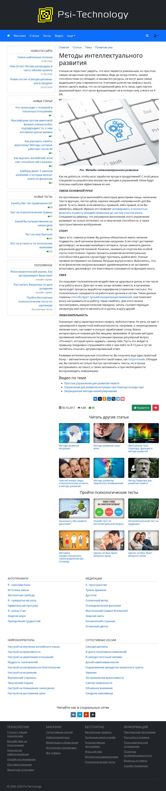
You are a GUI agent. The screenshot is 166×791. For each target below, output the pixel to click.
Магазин (20, 36)
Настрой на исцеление (22, 672)
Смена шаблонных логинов (35, 57)
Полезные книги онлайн (100, 737)
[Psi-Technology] (83, 15)
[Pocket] (122, 399)
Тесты (47, 36)
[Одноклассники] (104, 399)
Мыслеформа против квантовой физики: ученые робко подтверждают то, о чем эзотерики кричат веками (31, 128)
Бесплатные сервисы (98, 732)
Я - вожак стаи (17, 611)
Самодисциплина (97, 646)
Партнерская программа (139, 732)
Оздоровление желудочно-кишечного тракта (114, 667)
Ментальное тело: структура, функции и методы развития (140, 448)
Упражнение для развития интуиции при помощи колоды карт (104, 387)
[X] (100, 399)
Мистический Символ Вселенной (107, 611)
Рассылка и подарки (136, 737)
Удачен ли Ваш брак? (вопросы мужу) (105, 554)
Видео (59, 36)
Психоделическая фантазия (103, 605)
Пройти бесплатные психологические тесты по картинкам (35, 301)
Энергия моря (17, 616)
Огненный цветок (97, 626)
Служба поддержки (136, 766)
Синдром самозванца (99, 693)
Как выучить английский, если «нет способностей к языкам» (33, 161)
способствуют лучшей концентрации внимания (101, 297)
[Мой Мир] (109, 399)
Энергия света (95, 616)
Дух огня (91, 595)
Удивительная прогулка (23, 605)
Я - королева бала (19, 585)
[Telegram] (118, 399)
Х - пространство (96, 585)
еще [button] (70, 36)
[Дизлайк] (155, 408)
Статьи (34, 36)
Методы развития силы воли (107, 447)
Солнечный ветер (97, 600)
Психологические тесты (100, 762)
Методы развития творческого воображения (108, 482)
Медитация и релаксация (62, 742)
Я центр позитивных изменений (106, 652)
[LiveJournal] (113, 399)
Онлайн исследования (21, 759)
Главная (64, 47)
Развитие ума (104, 47)
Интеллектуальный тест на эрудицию (143, 522)
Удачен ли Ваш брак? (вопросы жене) (140, 554)
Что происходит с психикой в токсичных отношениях (33, 111)
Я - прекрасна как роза (22, 600)
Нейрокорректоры (58, 737)
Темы (88, 47)
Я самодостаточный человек (104, 657)
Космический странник (100, 621)
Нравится (142, 408)
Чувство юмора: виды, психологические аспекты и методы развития (73, 483)
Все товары (53, 753)
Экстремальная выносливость (105, 678)
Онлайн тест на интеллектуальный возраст (109, 522)
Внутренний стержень (22, 678)
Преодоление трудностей (24, 621)
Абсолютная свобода (21, 595)
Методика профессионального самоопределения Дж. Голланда (71, 557)
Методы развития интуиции (69, 447)
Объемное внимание (99, 688)
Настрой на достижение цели (26, 693)
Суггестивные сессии (59, 732)
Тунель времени (96, 590)
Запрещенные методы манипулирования (90, 391)
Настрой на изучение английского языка (34, 646)
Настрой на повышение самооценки (31, 688)
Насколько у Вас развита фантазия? (73, 522)
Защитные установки (20, 770)
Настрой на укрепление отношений (30, 657)
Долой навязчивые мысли (102, 662)
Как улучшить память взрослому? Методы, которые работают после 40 (33, 146)
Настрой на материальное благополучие (34, 667)
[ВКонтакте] (95, 399)
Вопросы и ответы (135, 760)
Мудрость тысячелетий (23, 662)
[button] (146, 35)
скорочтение (136, 359)
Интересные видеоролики (101, 757)
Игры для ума (93, 751)
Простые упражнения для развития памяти (91, 383)
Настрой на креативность (24, 652)
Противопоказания (19, 764)
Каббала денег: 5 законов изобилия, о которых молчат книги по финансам (34, 176)
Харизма (91, 672)
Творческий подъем (20, 683)
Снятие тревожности (99, 683)
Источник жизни (18, 590)
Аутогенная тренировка (61, 748)
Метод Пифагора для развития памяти (140, 482)
